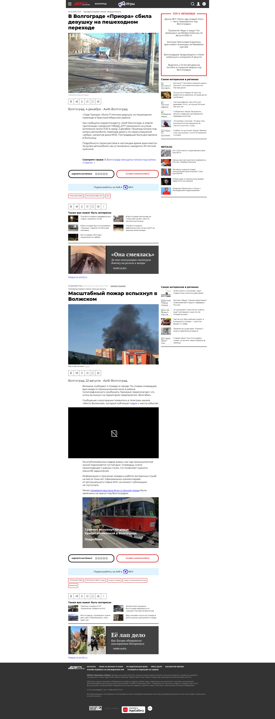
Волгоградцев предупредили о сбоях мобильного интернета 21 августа (184, 55)
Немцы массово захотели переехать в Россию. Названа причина (189, 161)
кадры (134, 403)
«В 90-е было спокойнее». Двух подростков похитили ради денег (188, 292)
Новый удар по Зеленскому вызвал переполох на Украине (188, 180)
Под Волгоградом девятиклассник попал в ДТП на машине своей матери (140, 228)
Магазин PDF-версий (174, 667)
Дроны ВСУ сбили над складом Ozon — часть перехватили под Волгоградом (184, 21)
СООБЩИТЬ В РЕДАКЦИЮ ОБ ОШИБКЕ (143, 670)
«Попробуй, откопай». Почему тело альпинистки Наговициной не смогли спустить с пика (189, 123)
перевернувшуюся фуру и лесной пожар (115, 490)
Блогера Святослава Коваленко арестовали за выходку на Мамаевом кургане (184, 44)
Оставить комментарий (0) (137, 174)
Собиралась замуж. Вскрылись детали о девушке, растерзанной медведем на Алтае (188, 113)
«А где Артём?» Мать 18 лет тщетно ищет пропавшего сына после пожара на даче (188, 312)
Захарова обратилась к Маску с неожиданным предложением (186, 189)
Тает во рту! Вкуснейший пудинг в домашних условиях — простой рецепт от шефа (188, 321)
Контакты (91, 667)
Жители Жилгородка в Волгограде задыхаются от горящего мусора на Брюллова (140, 608)
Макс (87, 366)
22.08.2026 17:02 (75, 286)
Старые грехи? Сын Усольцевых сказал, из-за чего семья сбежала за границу (189, 340)
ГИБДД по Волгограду (78, 95)
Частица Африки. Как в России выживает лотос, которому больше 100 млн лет (189, 104)
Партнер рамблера (111, 708)
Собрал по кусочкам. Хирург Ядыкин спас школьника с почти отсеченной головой (190, 132)
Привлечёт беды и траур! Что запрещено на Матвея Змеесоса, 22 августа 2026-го (184, 33)
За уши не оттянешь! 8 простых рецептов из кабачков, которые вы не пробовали (190, 95)
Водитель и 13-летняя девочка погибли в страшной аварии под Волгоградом (183, 67)
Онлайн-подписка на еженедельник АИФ (105, 670)
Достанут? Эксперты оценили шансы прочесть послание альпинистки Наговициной (190, 85)
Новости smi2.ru (77, 277)
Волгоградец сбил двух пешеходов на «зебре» (91, 236)
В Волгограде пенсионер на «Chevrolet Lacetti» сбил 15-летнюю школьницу (138, 218)
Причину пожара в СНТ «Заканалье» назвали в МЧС (93, 607)
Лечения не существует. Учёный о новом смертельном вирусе (188, 330)
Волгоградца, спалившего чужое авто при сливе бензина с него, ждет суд (95, 617)
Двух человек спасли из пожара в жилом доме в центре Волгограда (141, 616)
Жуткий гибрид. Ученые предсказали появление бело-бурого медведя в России (190, 302)
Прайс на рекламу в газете (111, 667)
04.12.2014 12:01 (74, 12)
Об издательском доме (137, 667)
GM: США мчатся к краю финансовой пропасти (188, 152)
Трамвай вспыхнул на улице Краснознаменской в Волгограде (111, 531)
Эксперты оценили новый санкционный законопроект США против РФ (187, 172)
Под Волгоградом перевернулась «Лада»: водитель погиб (95, 217)
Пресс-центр (156, 667)
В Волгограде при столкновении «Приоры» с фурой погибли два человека (95, 228)
